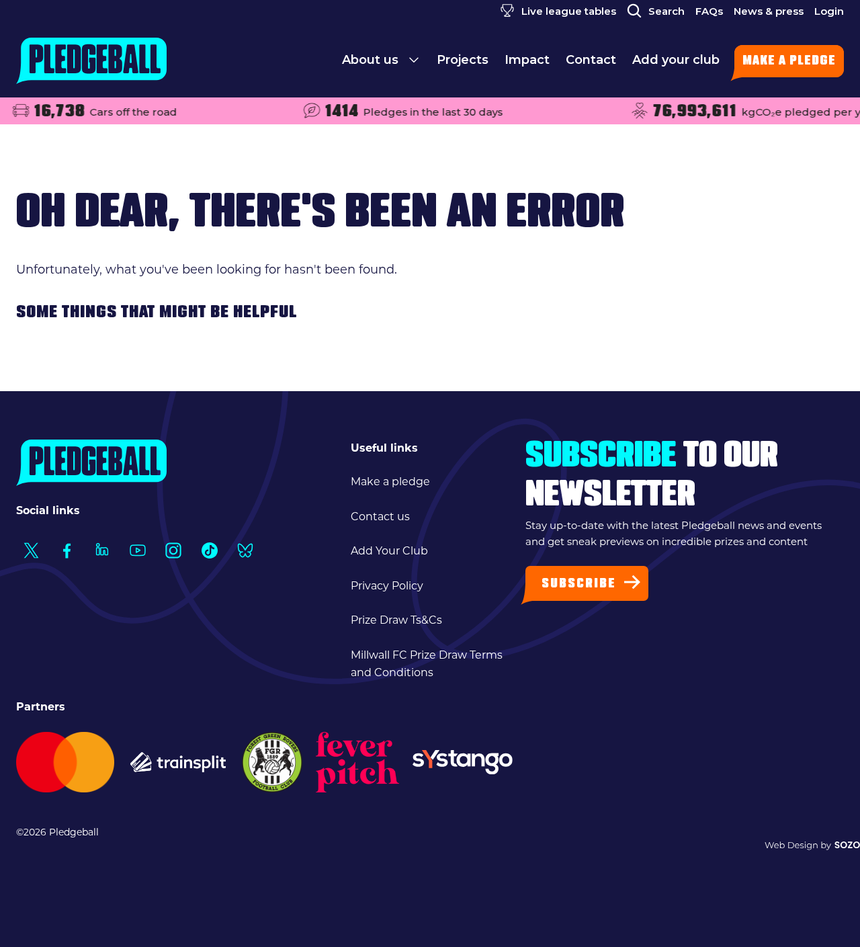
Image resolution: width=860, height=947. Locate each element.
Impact (527, 59)
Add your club (676, 59)
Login (829, 11)
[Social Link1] (30, 550)
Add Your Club (389, 550)
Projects (462, 59)
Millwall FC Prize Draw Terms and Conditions (427, 664)
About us (372, 59)
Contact (591, 59)
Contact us (380, 516)
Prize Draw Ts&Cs (396, 620)
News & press (769, 11)
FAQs (709, 11)
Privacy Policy (387, 585)
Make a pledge (789, 62)
